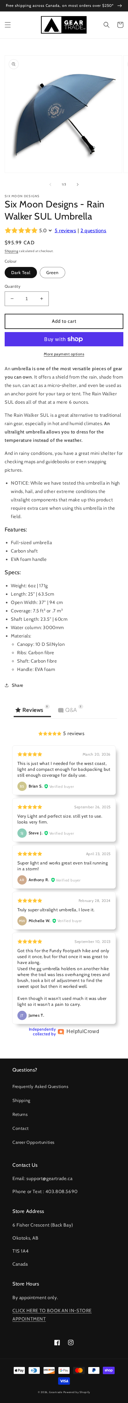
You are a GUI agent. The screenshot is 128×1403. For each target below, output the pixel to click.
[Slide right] (78, 184)
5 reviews (65, 230)
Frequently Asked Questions (40, 1086)
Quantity (13, 286)
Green (52, 272)
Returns (20, 1114)
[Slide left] (50, 184)
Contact (20, 1128)
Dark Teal (20, 272)
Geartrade (55, 1392)
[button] (8, 25)
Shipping (11, 251)
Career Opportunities (33, 1142)
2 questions (93, 230)
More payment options (64, 354)
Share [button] (17, 685)
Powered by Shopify (76, 1392)
